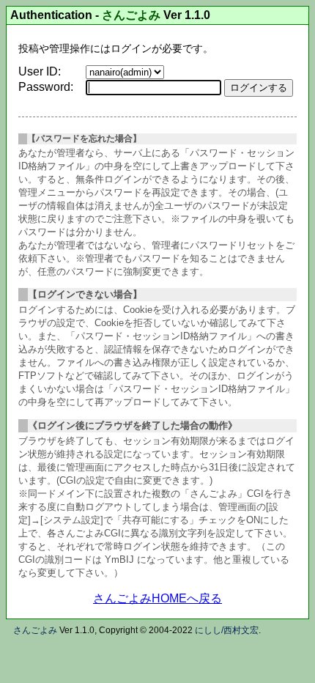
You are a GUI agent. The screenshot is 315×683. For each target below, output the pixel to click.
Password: (45, 87)
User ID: (39, 71)
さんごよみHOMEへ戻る (157, 598)
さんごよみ (131, 15)
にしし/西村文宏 (227, 630)
